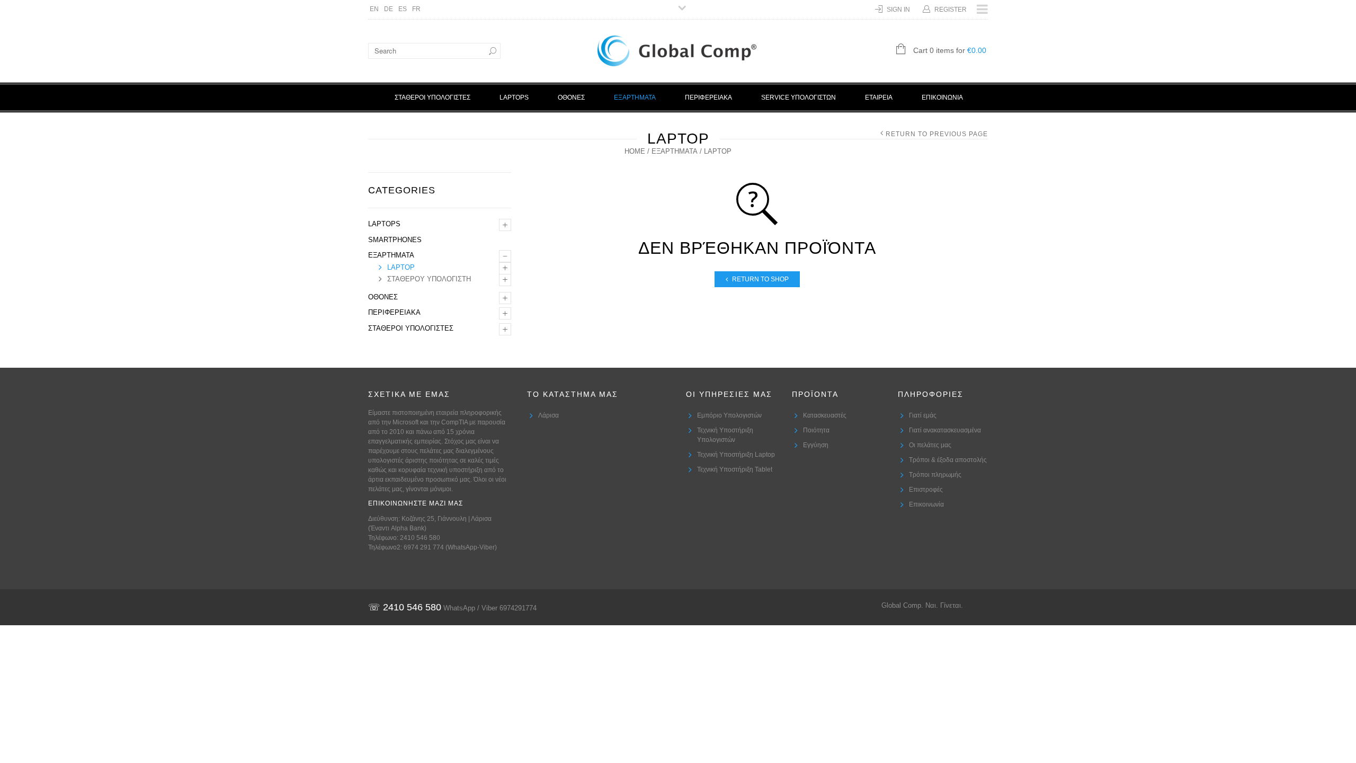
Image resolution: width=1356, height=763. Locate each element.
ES (402, 9)
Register (950, 9)
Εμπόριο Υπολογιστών (729, 415)
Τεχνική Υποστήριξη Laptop (736, 454)
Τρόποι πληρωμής (935, 474)
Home (635, 151)
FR (416, 9)
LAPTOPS (514, 97)
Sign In (898, 9)
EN (374, 9)
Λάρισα (548, 415)
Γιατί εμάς (922, 415)
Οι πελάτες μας (930, 445)
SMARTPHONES (395, 240)
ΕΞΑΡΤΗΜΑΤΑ (635, 97)
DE (388, 9)
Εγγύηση (815, 445)
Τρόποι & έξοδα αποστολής (948, 460)
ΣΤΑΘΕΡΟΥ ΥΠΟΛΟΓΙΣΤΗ (429, 279)
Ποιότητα (816, 430)
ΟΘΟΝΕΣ (571, 97)
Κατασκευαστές (824, 415)
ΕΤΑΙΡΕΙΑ (879, 97)
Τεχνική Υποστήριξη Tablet (734, 469)
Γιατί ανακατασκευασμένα (945, 430)
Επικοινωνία (926, 504)
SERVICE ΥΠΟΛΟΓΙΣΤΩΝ (798, 97)
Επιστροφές (926, 489)
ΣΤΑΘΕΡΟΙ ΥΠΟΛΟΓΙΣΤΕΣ (432, 97)
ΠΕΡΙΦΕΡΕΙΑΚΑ (708, 97)
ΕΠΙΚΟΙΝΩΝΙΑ (942, 97)
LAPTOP (401, 267)
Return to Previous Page (937, 134)
